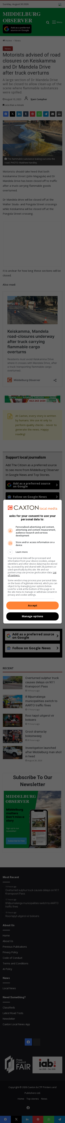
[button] (32, 552)
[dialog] (32, 562)
